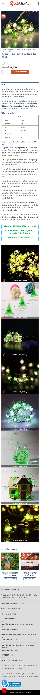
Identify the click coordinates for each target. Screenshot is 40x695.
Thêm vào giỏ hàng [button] (10, 578)
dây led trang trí (23, 202)
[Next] (38, 568)
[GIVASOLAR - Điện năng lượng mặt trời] (20, 3)
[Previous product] (3, 63)
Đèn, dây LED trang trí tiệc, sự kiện (20, 49)
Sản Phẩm (4, 49)
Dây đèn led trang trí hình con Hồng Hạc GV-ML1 (30, 573)
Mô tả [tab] (3, 84)
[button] (2, 3)
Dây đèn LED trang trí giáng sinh (13, 148)
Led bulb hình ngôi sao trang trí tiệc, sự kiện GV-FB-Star (10, 573)
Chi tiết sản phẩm (30, 578)
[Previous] (1, 568)
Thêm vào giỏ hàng (20, 72)
